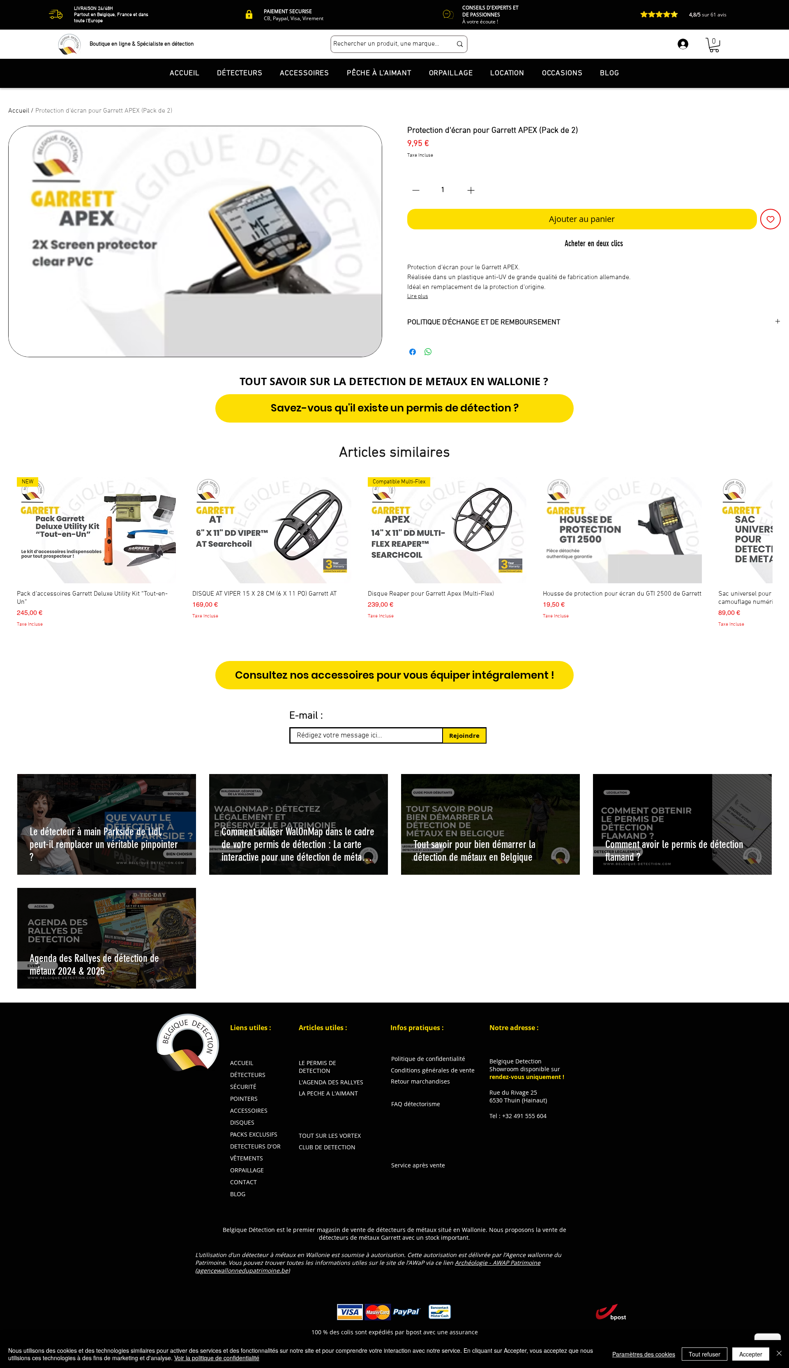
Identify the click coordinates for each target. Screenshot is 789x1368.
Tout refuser (704, 1354)
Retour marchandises (420, 1081)
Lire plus (417, 296)
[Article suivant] (784, 530)
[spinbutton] (443, 190)
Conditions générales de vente (433, 1070)
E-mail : (306, 716)
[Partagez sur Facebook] (413, 352)
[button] (714, 45)
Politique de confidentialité (428, 1059)
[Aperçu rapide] (271, 530)
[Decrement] (414, 190)
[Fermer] (779, 1354)
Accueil (18, 111)
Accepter (750, 1354)
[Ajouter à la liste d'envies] (770, 219)
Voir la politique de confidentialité (216, 1358)
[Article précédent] (5, 530)
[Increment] (471, 190)
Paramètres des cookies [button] (643, 1354)
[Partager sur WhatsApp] (428, 352)
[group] (394, 553)
